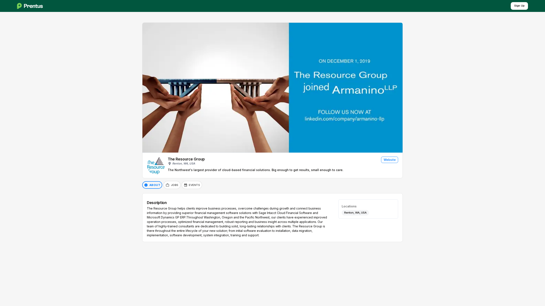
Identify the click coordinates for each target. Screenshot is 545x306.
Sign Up (519, 5)
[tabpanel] (272, 217)
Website (390, 160)
